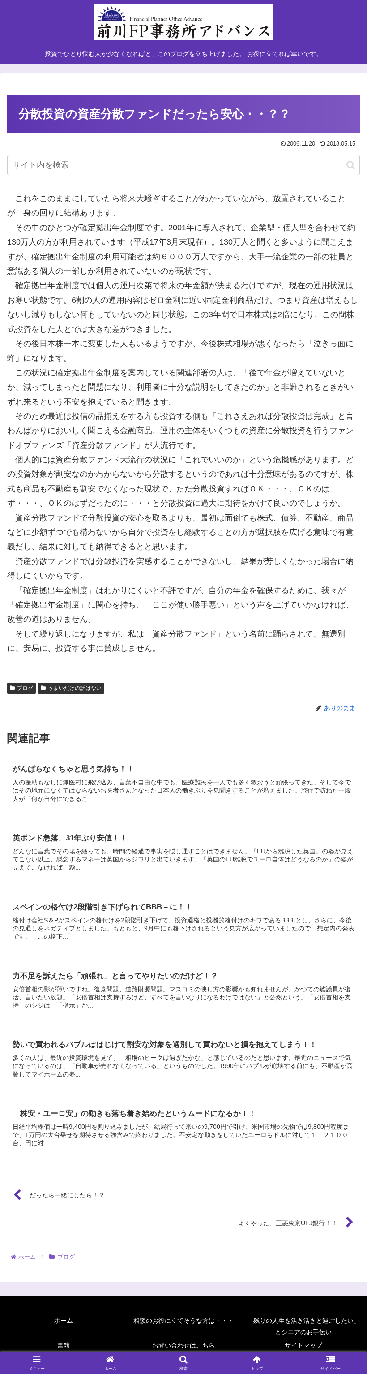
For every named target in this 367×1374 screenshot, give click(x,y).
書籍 (63, 1345)
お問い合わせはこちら (183, 1345)
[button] (350, 165)
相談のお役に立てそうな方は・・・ (183, 1320)
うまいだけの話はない (75, 688)
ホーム (63, 1320)
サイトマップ (303, 1345)
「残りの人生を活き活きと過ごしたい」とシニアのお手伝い (303, 1326)
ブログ (25, 688)
